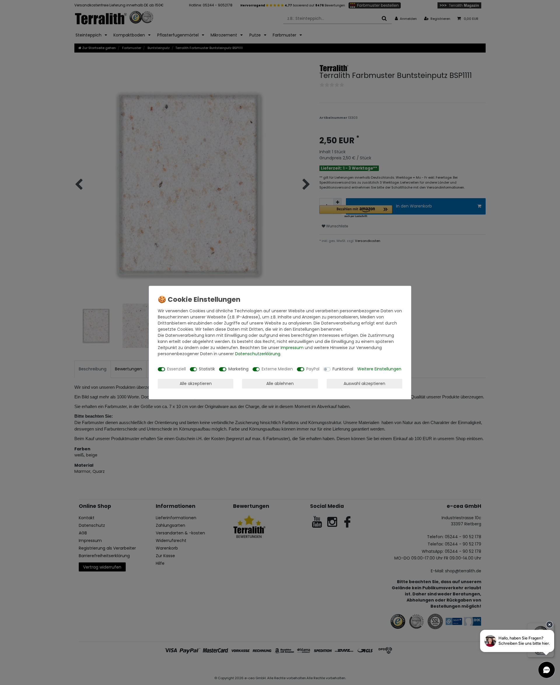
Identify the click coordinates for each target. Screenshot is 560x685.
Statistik (207, 369)
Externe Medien (277, 369)
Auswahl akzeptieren (364, 383)
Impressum (292, 348)
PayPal (312, 369)
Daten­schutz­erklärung (257, 354)
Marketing (238, 369)
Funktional (342, 369)
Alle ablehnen (280, 383)
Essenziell (176, 369)
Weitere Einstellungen (379, 369)
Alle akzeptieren (196, 383)
